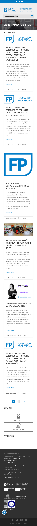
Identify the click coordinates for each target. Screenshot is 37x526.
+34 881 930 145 (17, 458)
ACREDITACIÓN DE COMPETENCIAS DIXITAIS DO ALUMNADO (18, 185)
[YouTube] (22, 2)
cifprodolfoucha (11, 90)
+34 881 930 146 (12, 460)
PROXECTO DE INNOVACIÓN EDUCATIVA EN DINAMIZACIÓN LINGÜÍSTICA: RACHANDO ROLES (18, 251)
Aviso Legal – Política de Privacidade (13, 473)
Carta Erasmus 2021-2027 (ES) (12, 477)
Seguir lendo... (10, 84)
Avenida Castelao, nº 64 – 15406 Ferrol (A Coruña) (17, 456)
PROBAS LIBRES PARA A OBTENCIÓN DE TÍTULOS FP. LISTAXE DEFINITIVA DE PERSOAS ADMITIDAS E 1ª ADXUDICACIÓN (18, 368)
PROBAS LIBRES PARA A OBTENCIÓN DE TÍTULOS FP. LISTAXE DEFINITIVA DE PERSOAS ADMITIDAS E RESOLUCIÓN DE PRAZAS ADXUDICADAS (18, 63)
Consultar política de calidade (11, 513)
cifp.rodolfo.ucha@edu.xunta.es (22, 465)
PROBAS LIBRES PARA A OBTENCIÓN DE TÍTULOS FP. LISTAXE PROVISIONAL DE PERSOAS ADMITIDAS (18, 121)
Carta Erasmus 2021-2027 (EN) (12, 481)
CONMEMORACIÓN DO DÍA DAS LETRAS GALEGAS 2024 (18, 310)
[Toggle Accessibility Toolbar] (4, 512)
